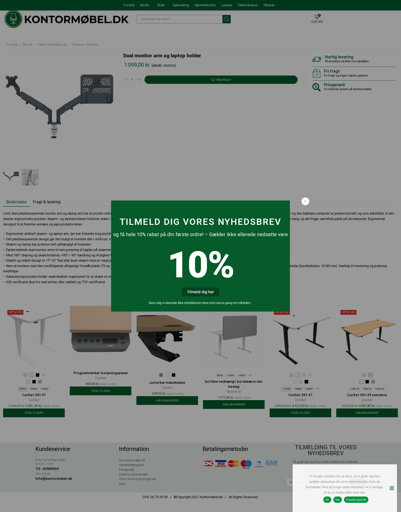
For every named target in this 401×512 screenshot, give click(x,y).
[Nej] (392, 488)
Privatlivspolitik (356, 499)
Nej (337, 499)
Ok (327, 499)
